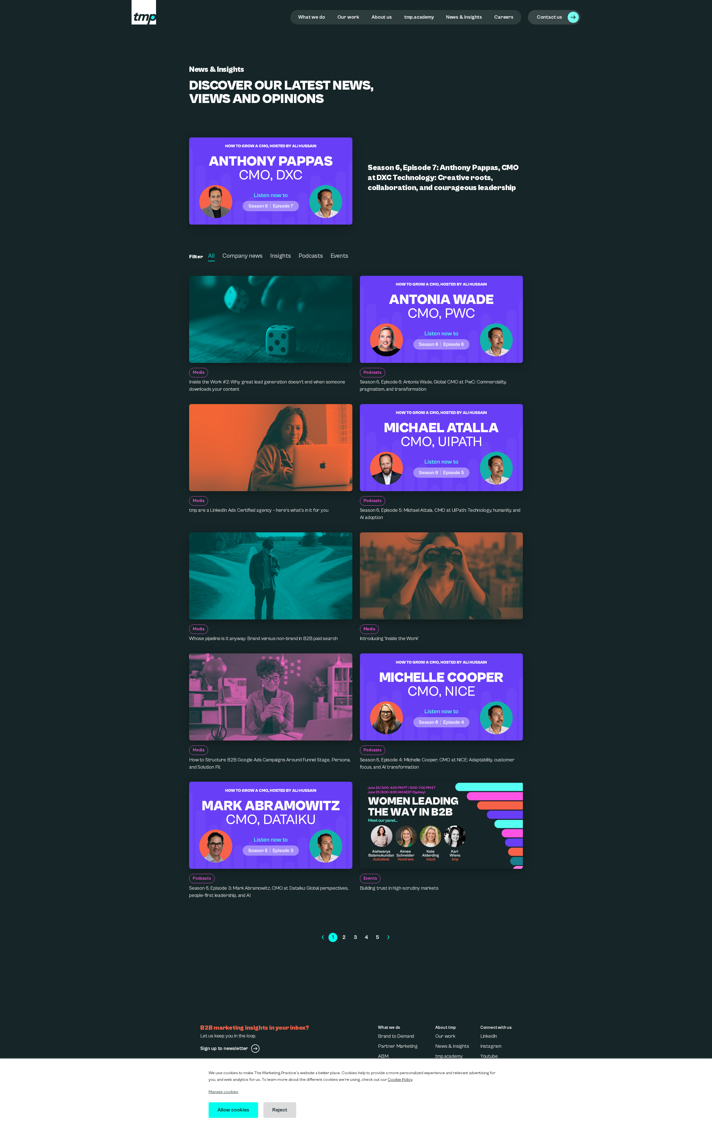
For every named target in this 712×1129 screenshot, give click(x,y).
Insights (280, 255)
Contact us (549, 17)
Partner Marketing (398, 1046)
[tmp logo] (144, 12)
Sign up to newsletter (224, 1048)
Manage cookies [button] (223, 1091)
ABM (383, 1056)
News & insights (452, 1046)
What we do (311, 17)
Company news (242, 255)
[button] (322, 938)
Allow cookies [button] (233, 1110)
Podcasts (311, 255)
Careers (503, 17)
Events (339, 255)
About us (382, 17)
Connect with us (496, 1027)
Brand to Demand (396, 1036)
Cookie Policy (400, 1079)
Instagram (490, 1046)
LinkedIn (488, 1036)
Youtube (489, 1056)
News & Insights (464, 17)
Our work (348, 17)
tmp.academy (419, 17)
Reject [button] (279, 1110)
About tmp (445, 1027)
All (211, 255)
